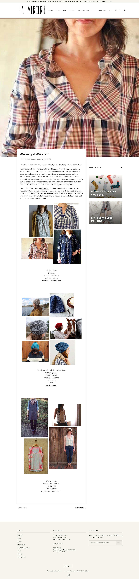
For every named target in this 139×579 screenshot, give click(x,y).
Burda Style (51, 486)
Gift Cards (21, 545)
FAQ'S (19, 538)
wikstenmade (51, 385)
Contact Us (21, 557)
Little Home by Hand (51, 483)
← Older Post (22, 508)
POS (66, 571)
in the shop (44, 188)
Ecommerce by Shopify (80, 571)
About (19, 542)
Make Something (51, 278)
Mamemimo (51, 488)
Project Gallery (23, 548)
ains (51, 383)
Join (118, 543)
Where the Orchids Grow (51, 281)
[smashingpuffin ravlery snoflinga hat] (51, 329)
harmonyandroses (51, 378)
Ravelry (20, 554)
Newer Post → (80, 508)
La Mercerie (53, 571)
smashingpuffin (51, 372)
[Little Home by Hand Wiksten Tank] (51, 436)
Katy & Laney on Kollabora (51, 491)
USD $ (67, 566)
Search (19, 535)
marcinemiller (51, 375)
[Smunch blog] (51, 233)
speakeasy (51, 380)
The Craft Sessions (51, 275)
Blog (19, 551)
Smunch (51, 273)
